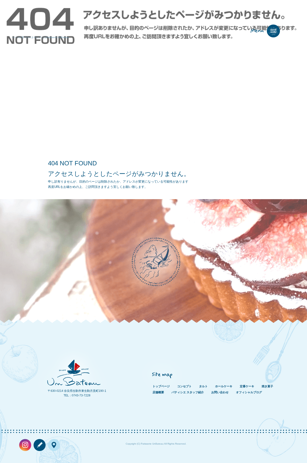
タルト (203, 386)
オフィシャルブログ (249, 392)
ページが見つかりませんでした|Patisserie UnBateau (40, 37)
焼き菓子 (267, 386)
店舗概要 (158, 392)
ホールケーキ (223, 386)
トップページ (161, 386)
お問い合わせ (220, 392)
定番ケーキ (247, 386)
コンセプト (184, 386)
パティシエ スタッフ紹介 (187, 392)
